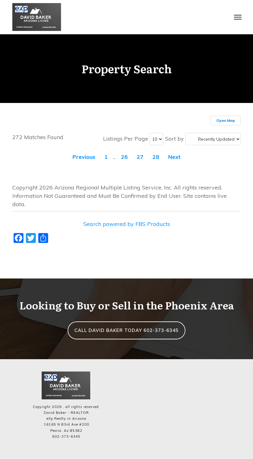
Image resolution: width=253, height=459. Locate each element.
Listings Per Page (125, 138)
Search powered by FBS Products (126, 223)
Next (174, 156)
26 (124, 156)
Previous (84, 156)
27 (140, 156)
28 (155, 156)
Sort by (174, 138)
